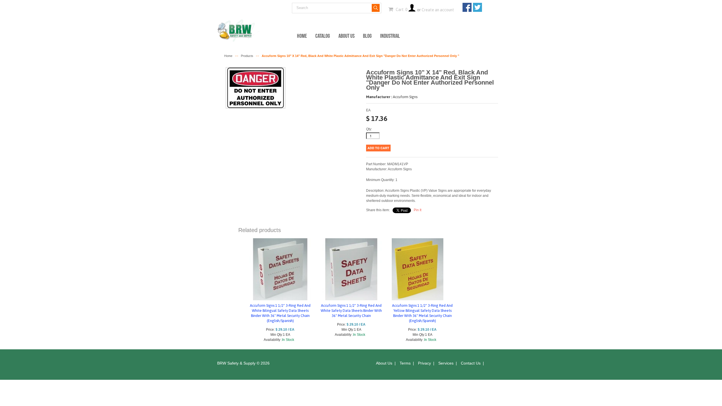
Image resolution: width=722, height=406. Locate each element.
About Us (346, 36)
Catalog (322, 36)
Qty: (369, 129)
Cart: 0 (401, 9)
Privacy (424, 363)
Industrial (390, 36)
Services (446, 363)
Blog (367, 36)
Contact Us (471, 363)
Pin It (417, 210)
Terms (405, 363)
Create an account (438, 10)
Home (302, 36)
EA (368, 110)
